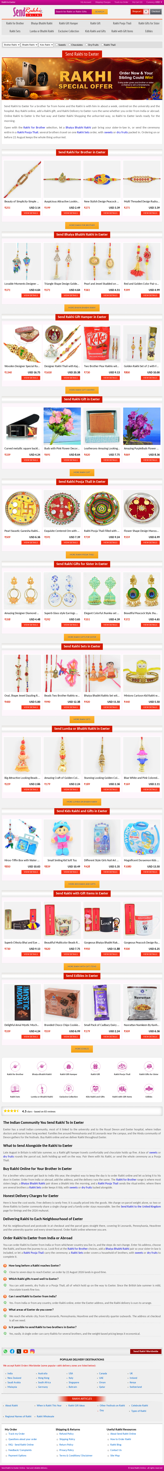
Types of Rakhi (138, 1411)
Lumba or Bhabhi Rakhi (42, 31)
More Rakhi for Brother (82, 225)
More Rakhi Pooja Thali (82, 555)
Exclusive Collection (68, 31)
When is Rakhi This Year (49, 1405)
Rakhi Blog (115, 1445)
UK (131, 1373)
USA (71, 1373)
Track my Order (121, 2)
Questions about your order (22, 1439)
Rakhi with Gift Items (122, 31)
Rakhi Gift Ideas (76, 1405)
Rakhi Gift (95, 23)
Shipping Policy (67, 1439)
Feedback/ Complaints (20, 1450)
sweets (108, 132)
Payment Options (17, 1455)
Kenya (133, 1382)
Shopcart (136, 11)
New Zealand (14, 1378)
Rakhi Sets (15, 31)
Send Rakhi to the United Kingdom (141, 1206)
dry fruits (122, 132)
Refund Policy (66, 1434)
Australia (42, 1373)
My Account (86, 2)
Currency (154, 2)
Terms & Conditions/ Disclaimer (76, 1455)
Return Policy (66, 1445)
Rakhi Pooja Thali (122, 23)
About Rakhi (11, 1405)
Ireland (133, 1378)
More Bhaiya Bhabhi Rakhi (82, 308)
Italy (71, 1378)
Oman (102, 1382)
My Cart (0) (137, 2)
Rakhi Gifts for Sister (149, 23)
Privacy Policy (66, 1450)
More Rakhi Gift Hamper (82, 390)
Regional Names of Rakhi (18, 1416)
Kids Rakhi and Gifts (95, 31)
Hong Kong (43, 1378)
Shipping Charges (103, 2)
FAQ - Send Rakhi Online (21, 1445)
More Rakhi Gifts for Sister (82, 637)
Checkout (156, 11)
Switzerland (136, 1387)
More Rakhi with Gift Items (82, 966)
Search (99, 11)
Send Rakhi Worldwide (145, 1351)
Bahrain (73, 1387)
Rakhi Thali (110, 45)
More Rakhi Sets (82, 719)
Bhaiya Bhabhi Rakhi (41, 23)
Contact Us (116, 1450)
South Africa (44, 1382)
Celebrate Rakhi (139, 1405)
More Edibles (82, 1049)
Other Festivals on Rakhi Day (112, 1408)
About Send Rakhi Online (123, 1434)
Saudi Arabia (14, 1382)
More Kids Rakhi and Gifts (82, 884)
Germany (43, 1387)
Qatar (102, 1387)
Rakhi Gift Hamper (68, 23)
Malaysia (12, 1387)
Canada (103, 1373)
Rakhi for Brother (15, 23)
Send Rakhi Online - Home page (28, 12)
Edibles (149, 31)
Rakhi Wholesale (45, 1416)
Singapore (74, 1382)
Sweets (62, 45)
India (10, 1373)
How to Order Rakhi (120, 1439)
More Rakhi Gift (82, 472)
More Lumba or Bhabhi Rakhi (82, 802)
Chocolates (77, 45)
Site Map (115, 1455)
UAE (101, 1378)
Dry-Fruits (93, 45)
